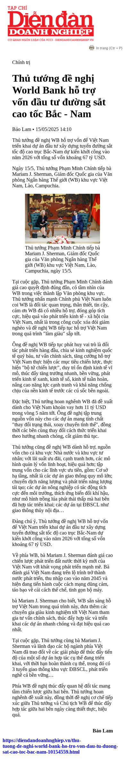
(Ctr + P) (109, 48)
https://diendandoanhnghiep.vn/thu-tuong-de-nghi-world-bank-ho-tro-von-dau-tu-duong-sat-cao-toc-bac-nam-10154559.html (60, 746)
